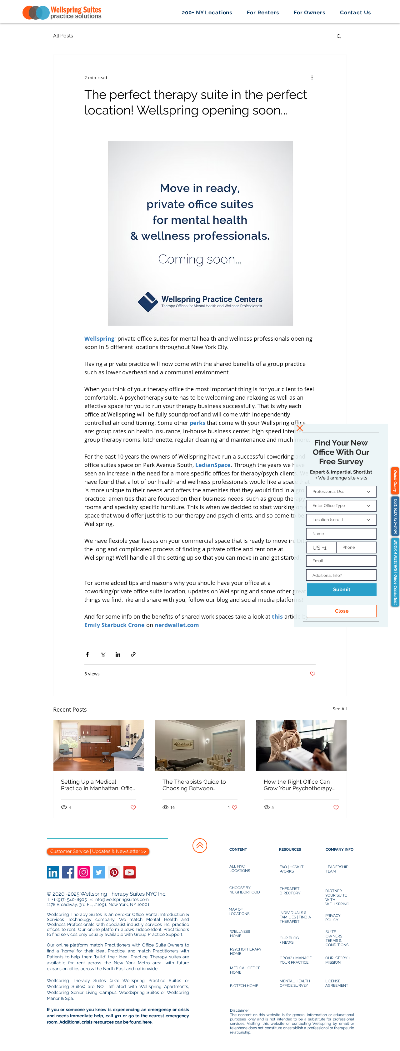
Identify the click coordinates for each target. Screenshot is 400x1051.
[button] (300, 428)
